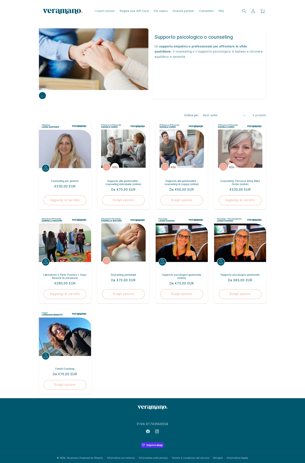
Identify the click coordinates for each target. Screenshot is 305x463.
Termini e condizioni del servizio (191, 458)
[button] (244, 10)
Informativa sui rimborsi (121, 458)
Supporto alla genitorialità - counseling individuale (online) (123, 182)
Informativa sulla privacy (153, 458)
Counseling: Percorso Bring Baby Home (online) (240, 182)
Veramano (73, 458)
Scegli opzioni (123, 200)
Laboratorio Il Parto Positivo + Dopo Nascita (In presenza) (65, 276)
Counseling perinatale (123, 274)
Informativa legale (237, 458)
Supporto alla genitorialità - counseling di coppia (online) (182, 182)
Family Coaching (65, 368)
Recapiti (218, 458)
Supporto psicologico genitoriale (240, 274)
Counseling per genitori (65, 180)
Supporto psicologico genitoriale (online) (181, 276)
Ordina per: (191, 115)
